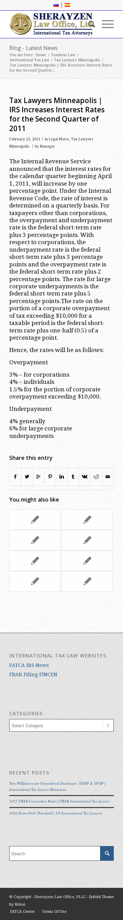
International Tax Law (29, 60)
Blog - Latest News (33, 48)
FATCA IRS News (29, 665)
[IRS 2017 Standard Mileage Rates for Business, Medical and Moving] (87, 561)
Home (41, 55)
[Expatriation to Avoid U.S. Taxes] (34, 540)
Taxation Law (63, 55)
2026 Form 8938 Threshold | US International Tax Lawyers (55, 813)
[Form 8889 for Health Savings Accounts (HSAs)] (87, 519)
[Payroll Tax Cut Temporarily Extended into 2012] (34, 519)
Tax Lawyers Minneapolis (77, 60)
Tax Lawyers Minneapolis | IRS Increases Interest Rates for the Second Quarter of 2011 (57, 114)
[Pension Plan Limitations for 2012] (34, 561)
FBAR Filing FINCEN (33, 674)
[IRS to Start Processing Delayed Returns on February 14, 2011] (87, 540)
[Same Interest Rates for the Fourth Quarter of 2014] (87, 581)
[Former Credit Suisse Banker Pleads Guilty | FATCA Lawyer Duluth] (34, 581)
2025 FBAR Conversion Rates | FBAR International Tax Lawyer (59, 801)
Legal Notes (59, 139)
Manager (47, 146)
